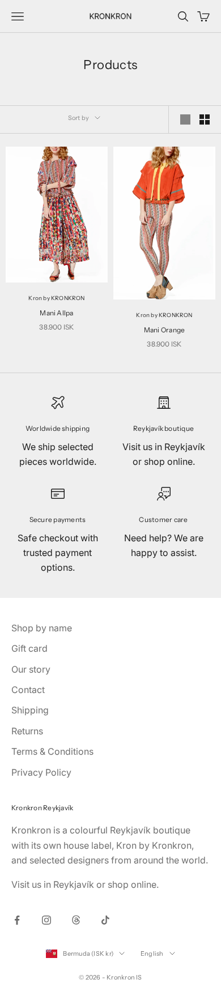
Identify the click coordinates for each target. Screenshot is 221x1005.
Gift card (29, 648)
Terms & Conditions (52, 751)
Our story (30, 669)
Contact (28, 689)
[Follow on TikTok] (105, 920)
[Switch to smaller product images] (204, 119)
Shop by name (41, 628)
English (152, 953)
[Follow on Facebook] (17, 920)
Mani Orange (164, 330)
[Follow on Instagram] (46, 920)
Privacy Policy (41, 772)
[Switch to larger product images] (185, 119)
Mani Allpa (56, 313)
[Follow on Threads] (76, 920)
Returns (27, 731)
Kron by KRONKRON (56, 298)
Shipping (30, 710)
